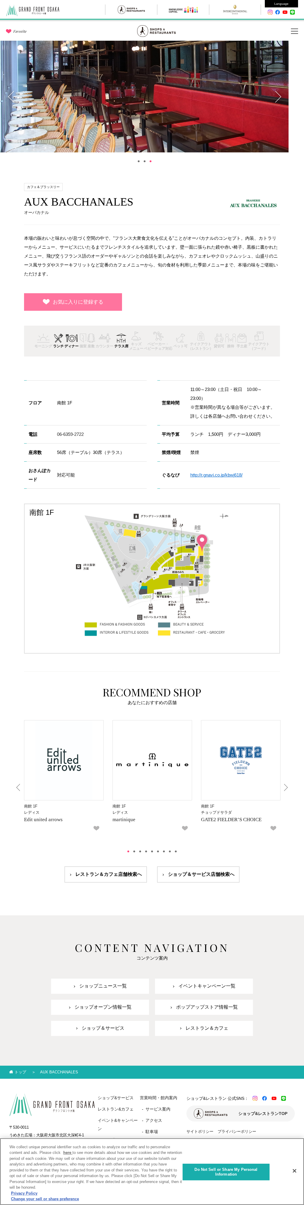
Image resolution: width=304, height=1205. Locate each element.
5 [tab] (152, 851)
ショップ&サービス (116, 1097)
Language (281, 3)
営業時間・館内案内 (158, 1097)
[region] (152, 1171)
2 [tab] (144, 161)
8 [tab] (169, 851)
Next (278, 96)
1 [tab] (138, 161)
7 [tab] (164, 851)
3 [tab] (150, 161)
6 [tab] (158, 851)
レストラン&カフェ (116, 1109)
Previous (12, 96)
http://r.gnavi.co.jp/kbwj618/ (216, 474)
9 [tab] (175, 851)
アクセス (153, 1120)
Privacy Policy (24, 1193)
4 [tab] (146, 851)
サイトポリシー (199, 1131)
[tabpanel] (144, 96)
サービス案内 (157, 1109)
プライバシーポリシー (237, 1131)
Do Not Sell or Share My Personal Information (225, 1171)
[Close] (294, 1170)
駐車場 (151, 1131)
